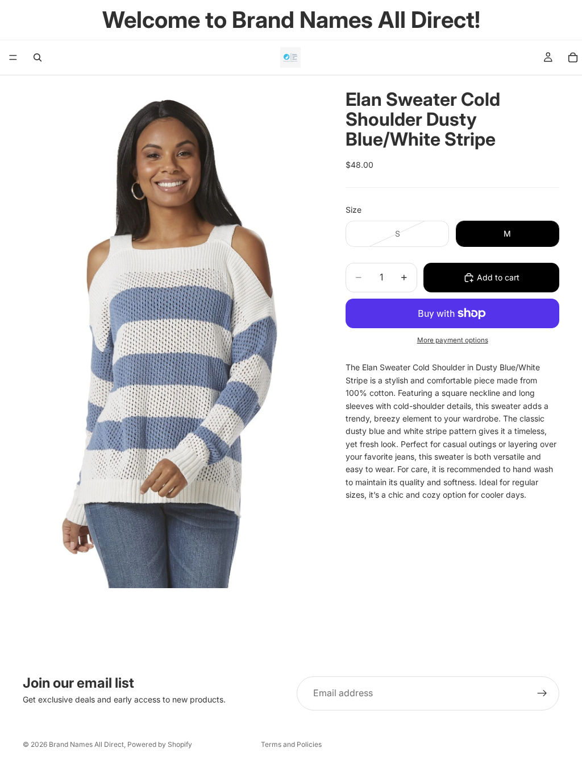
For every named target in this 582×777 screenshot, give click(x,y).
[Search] (37, 57)
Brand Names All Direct (86, 744)
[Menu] (13, 57)
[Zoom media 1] (170, 332)
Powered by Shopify (159, 744)
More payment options (452, 340)
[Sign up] (542, 693)
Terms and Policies (291, 744)
